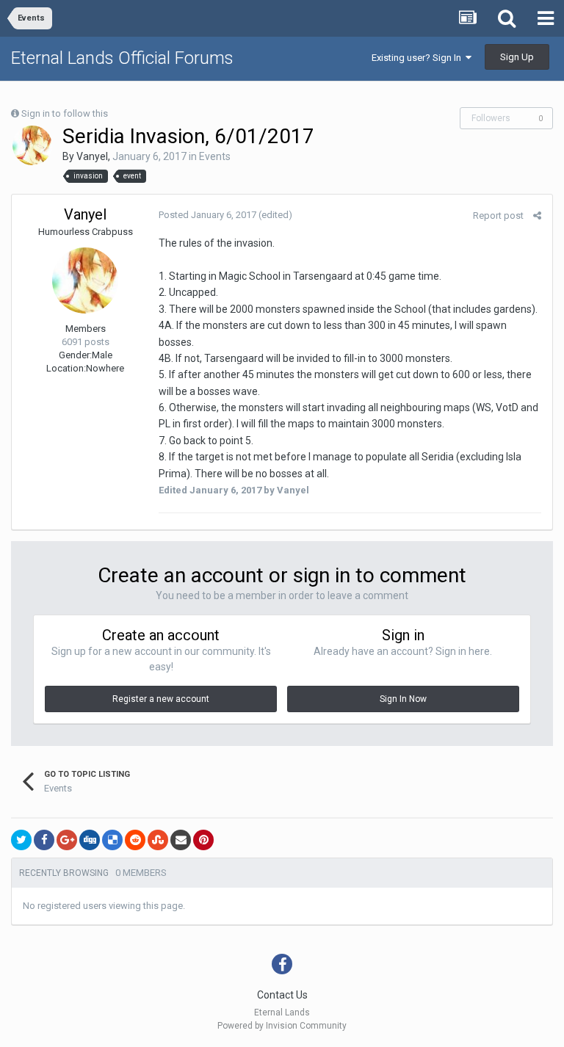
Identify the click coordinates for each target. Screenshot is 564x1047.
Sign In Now (403, 699)
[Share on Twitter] (21, 840)
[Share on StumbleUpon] (158, 840)
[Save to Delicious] (112, 840)
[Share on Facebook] (44, 840)
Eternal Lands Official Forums (122, 58)
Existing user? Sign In (419, 57)
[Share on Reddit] (135, 840)
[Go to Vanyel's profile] (32, 145)
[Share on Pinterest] (203, 840)
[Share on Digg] (89, 840)
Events (215, 156)
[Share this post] (537, 215)
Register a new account (160, 699)
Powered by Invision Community (282, 1026)
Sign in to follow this (64, 113)
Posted (207, 214)
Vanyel (92, 156)
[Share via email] (180, 840)
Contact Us (282, 995)
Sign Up (517, 56)
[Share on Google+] (67, 840)
